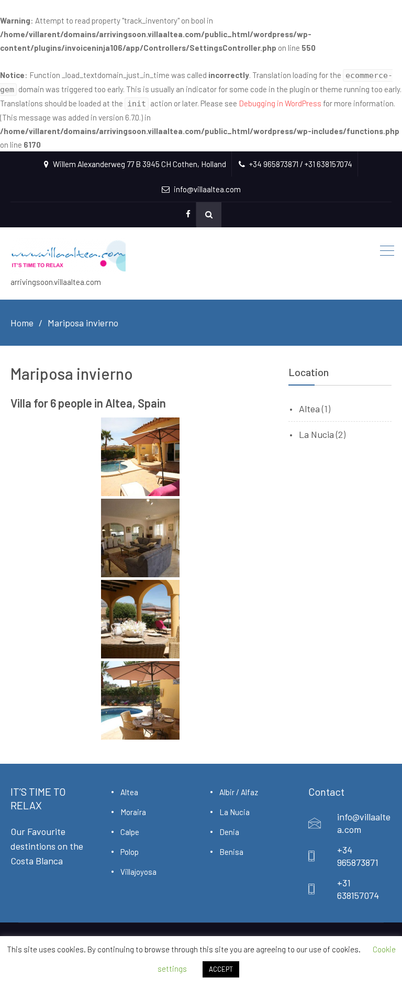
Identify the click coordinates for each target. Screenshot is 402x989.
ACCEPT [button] (221, 969)
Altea (309, 408)
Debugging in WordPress (280, 103)
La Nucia (316, 434)
